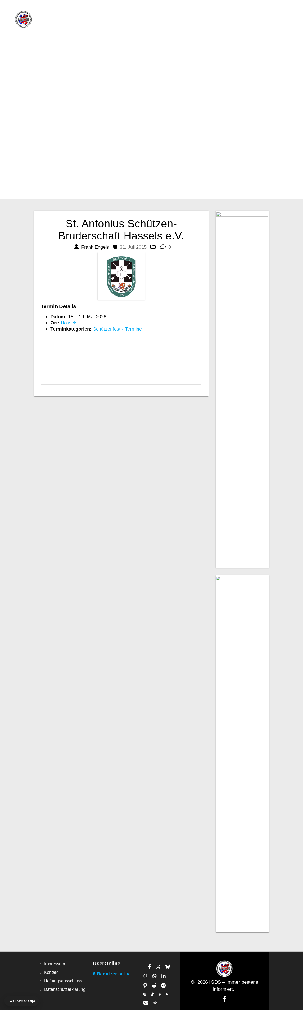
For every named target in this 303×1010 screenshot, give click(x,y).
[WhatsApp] (154, 976)
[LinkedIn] (163, 976)
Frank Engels (95, 247)
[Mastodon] (160, 994)
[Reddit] (154, 985)
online (112, 973)
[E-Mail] (145, 1003)
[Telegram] (163, 985)
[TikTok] (152, 994)
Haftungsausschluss (63, 981)
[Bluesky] (167, 966)
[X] (158, 966)
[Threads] (145, 976)
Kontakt (51, 972)
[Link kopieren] (155, 1003)
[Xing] (167, 994)
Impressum (54, 963)
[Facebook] (149, 966)
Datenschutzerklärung (64, 989)
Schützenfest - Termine (117, 329)
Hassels (69, 322)
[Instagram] (144, 994)
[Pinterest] (145, 985)
